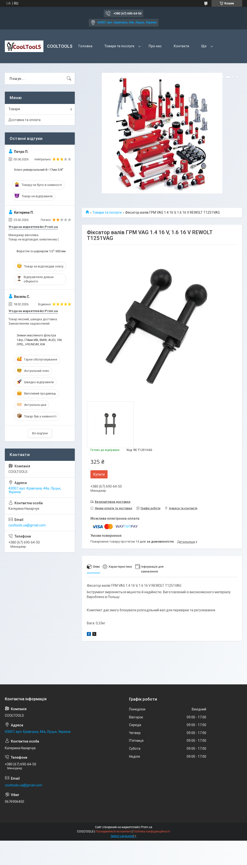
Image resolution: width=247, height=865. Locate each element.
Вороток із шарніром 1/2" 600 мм (41, 251)
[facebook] (89, 635)
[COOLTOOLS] (24, 46)
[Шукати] (69, 78)
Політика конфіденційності (151, 831)
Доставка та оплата (24, 120)
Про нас (155, 46)
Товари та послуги (119, 46)
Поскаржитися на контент (113, 831)
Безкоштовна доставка (112, 502)
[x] (94, 635)
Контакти (181, 46)
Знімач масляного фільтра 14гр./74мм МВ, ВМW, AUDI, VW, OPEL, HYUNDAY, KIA (39, 340)
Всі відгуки (40, 433)
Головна (85, 46)
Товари (14, 109)
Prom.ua (146, 827)
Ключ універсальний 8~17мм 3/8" (38, 169)
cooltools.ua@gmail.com (27, 525)
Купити (99, 474)
